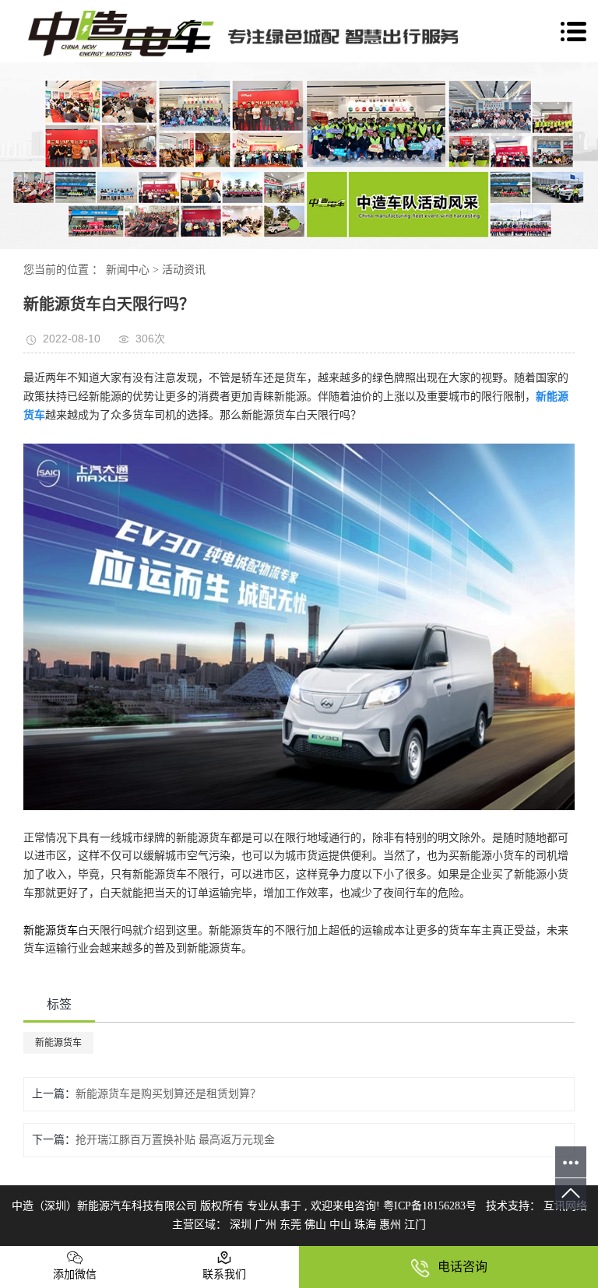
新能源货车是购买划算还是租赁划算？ (168, 1094)
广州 (267, 1224)
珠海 (366, 1224)
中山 (341, 1224)
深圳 (242, 1224)
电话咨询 (462, 1266)
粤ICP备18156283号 (430, 1206)
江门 (415, 1224)
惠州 (391, 1224)
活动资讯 (184, 269)
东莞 (292, 1224)
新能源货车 (50, 930)
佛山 (316, 1224)
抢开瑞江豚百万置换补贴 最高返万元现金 (175, 1140)
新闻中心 (128, 269)
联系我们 (224, 1274)
